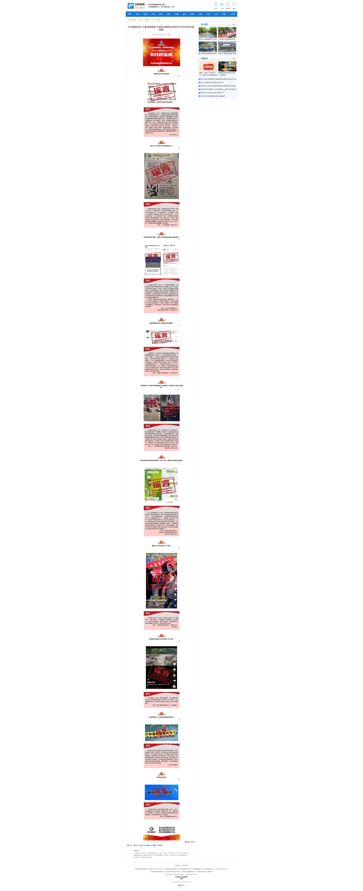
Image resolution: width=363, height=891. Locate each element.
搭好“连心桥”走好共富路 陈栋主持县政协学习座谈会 (218, 86)
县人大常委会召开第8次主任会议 (212, 82)
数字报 (228, 8)
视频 (176, 14)
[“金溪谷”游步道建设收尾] (227, 28)
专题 (224, 14)
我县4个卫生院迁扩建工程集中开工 (213, 93)
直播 (192, 14)
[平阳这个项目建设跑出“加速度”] (227, 42)
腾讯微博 (150, 845)
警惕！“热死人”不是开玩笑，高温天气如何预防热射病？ (208, 75)
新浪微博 (144, 845)
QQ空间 (138, 845)
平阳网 (140, 19)
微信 (162, 845)
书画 (208, 14)
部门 (184, 14)
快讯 (137, 14)
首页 (129, 14)
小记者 (232, 14)
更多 (234, 24)
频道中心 (147, 19)
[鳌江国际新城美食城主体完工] (208, 42)
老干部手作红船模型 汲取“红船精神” (213, 96)
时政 (145, 14)
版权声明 (185, 865)
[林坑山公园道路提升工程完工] (208, 28)
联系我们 (177, 865)
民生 (161, 14)
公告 (216, 14)
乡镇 (200, 14)
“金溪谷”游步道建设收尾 (227, 39)
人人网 (157, 845)
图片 (169, 14)
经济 (153, 14)
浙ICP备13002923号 (222, 869)
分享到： (131, 845)
